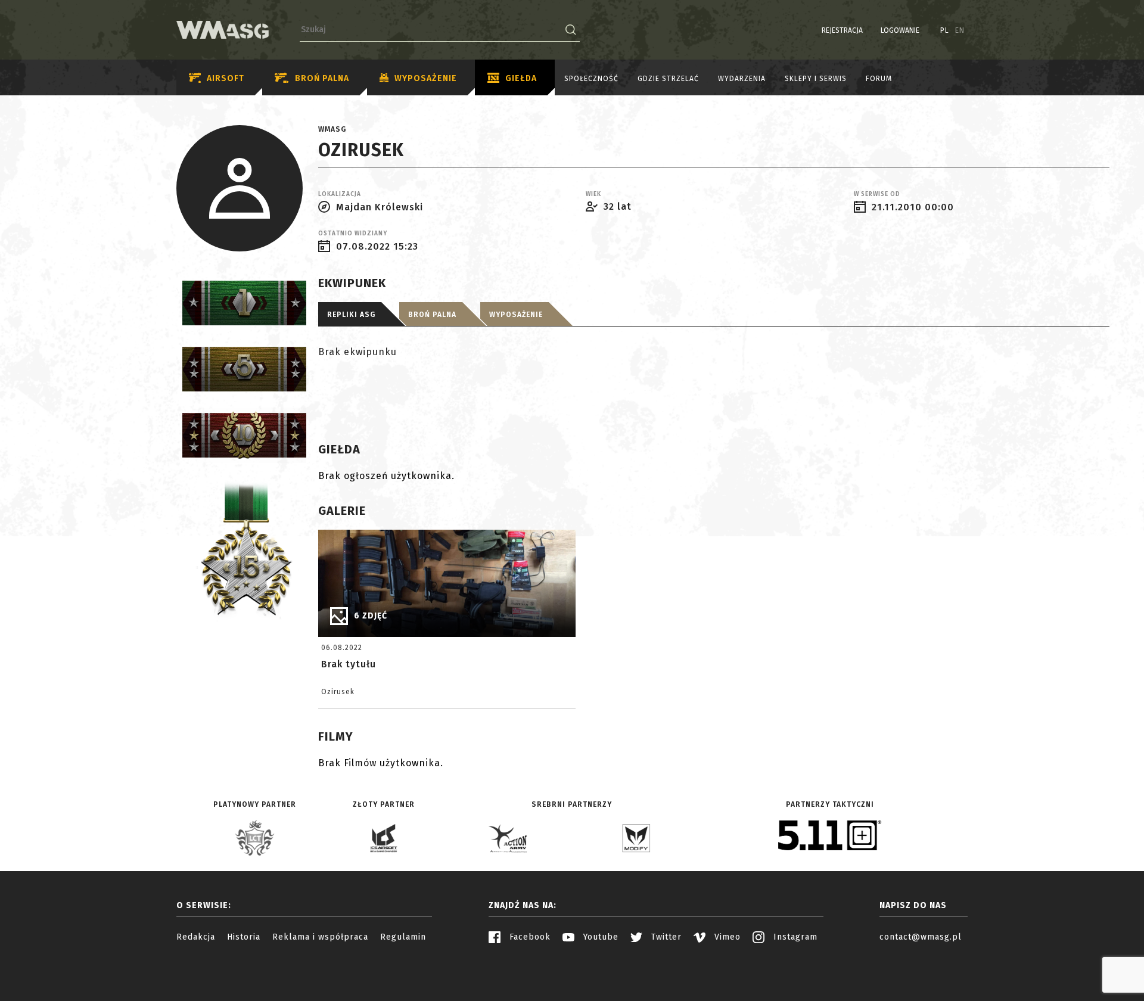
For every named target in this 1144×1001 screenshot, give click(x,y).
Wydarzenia (742, 78)
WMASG (332, 129)
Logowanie (900, 31)
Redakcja (195, 937)
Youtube (599, 937)
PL (944, 31)
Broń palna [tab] (432, 314)
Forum (879, 78)
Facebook (528, 937)
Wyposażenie (425, 78)
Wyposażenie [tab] (516, 314)
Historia (243, 937)
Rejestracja (842, 31)
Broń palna (322, 78)
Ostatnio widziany (352, 233)
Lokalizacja (339, 194)
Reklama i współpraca (320, 937)
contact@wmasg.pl (920, 937)
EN (960, 31)
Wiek (593, 194)
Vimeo (726, 937)
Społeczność (591, 78)
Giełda (521, 78)
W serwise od (877, 194)
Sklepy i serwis (816, 78)
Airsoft (225, 78)
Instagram (793, 937)
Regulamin (403, 937)
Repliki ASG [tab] (351, 314)
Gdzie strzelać (668, 78)
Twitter (665, 937)
